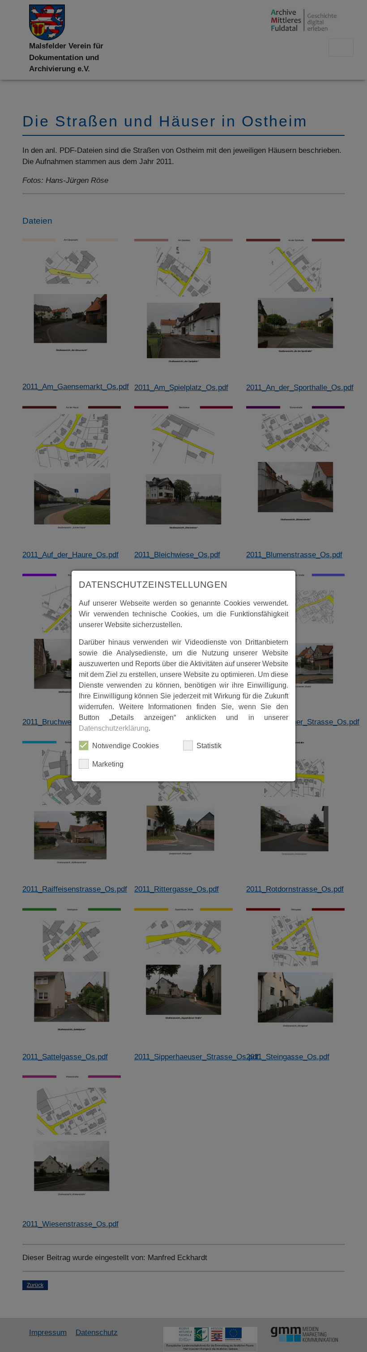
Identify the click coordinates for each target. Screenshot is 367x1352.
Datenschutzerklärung (114, 728)
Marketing (108, 764)
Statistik (209, 746)
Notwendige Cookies (125, 746)
